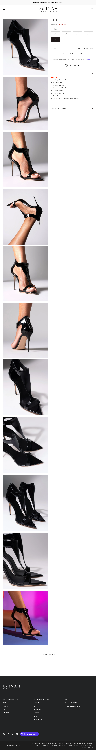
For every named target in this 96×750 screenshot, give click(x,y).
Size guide (37, 709)
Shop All (5, 706)
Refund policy (87, 748)
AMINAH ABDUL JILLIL (42, 743)
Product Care (38, 719)
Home (4, 702)
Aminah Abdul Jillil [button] (11, 699)
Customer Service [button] (41, 699)
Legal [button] (67, 699)
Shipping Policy (71, 743)
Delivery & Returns (58, 108)
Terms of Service (86, 746)
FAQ (35, 706)
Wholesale (53, 746)
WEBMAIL (62, 746)
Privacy (90, 743)
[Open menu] (6, 9)
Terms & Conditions (71, 702)
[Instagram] (12, 734)
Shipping (36, 713)
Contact (36, 702)
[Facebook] (4, 734)
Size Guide (54, 48)
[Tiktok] (8, 734)
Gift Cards (6, 713)
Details (54, 74)
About (4, 709)
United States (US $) (13, 746)
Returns (36, 716)
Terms (37, 746)
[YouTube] (17, 734)
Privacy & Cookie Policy (72, 706)
